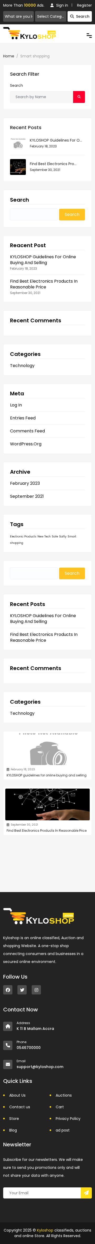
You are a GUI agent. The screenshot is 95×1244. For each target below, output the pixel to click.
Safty (62, 537)
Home (8, 56)
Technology (22, 366)
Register (84, 5)
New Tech (44, 537)
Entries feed (23, 418)
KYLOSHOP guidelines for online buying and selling (43, 260)
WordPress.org (25, 444)
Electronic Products (23, 537)
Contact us (19, 1107)
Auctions (64, 1095)
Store (14, 1118)
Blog (13, 1130)
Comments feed (27, 431)
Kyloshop (45, 1230)
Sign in (62, 5)
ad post (63, 1130)
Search (82, 16)
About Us (17, 1095)
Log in (16, 405)
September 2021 (27, 496)
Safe (55, 537)
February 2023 (25, 483)
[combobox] (50, 16)
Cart (60, 1107)
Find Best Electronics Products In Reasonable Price (44, 284)
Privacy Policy (68, 1118)
